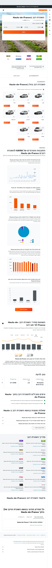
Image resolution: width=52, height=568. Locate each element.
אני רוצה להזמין (35, 105)
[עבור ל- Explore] (49, 23)
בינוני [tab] (32, 335)
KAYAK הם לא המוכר (39, 547)
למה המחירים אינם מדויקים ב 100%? (35, 551)
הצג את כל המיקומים (37, 446)
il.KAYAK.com (43, 535)
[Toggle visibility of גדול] (21, 242)
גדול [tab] (28, 335)
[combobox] (38, 20)
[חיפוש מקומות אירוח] (49, 17)
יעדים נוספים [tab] (29, 517)
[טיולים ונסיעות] (49, 30)
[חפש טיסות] (49, 14)
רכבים (38, 535)
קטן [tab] (36, 335)
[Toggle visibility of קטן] (32, 240)
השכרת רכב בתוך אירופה (31, 535)
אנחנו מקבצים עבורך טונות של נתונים (35, 549)
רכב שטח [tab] (23, 335)
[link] (23, 309)
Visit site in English (21, 6)
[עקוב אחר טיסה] (49, 26)
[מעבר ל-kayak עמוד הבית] (43, 10)
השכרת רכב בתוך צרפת (21, 535)
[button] (1, 6)
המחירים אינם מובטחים (18, 543)
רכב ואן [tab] (16, 335)
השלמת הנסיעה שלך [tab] (38, 517)
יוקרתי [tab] (11, 335)
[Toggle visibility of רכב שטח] (20, 240)
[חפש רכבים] (49, 20)
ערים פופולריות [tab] (21, 517)
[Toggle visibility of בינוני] (32, 242)
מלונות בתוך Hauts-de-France (36, 525)
